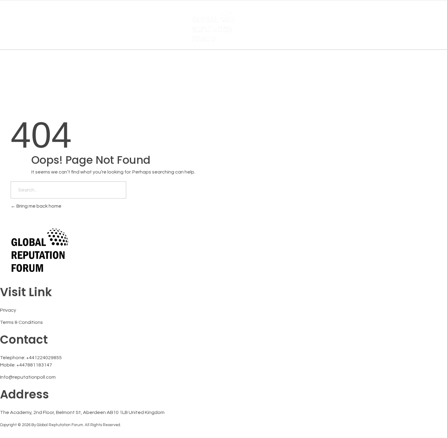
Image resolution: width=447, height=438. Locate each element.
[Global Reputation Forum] (224, 25)
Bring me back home (38, 206)
